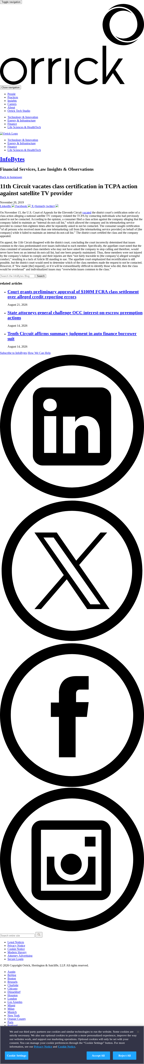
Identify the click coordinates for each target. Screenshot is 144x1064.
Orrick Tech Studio (19, 110)
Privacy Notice (16, 945)
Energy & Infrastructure (22, 120)
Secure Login (15, 959)
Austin (11, 971)
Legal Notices (16, 942)
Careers (12, 104)
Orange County (17, 1018)
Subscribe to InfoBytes (13, 352)
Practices (13, 97)
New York (14, 1015)
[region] (72, 1045)
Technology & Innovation (23, 117)
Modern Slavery (17, 952)
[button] (38, 935)
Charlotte (13, 985)
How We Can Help (39, 352)
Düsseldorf (14, 992)
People (12, 94)
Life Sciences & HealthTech (24, 127)
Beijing (12, 975)
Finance (12, 123)
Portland (12, 1025)
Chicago (12, 988)
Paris (10, 1022)
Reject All (124, 1055)
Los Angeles (15, 1002)
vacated (86, 212)
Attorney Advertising (20, 955)
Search (41, 276)
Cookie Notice (16, 949)
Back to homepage (11, 177)
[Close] (138, 1032)
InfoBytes (12, 159)
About (11, 107)
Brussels (12, 981)
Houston (13, 995)
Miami (11, 1005)
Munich (12, 1012)
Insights (12, 100)
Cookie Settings (16, 1055)
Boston (12, 978)
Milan (11, 1008)
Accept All (98, 1055)
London (12, 998)
